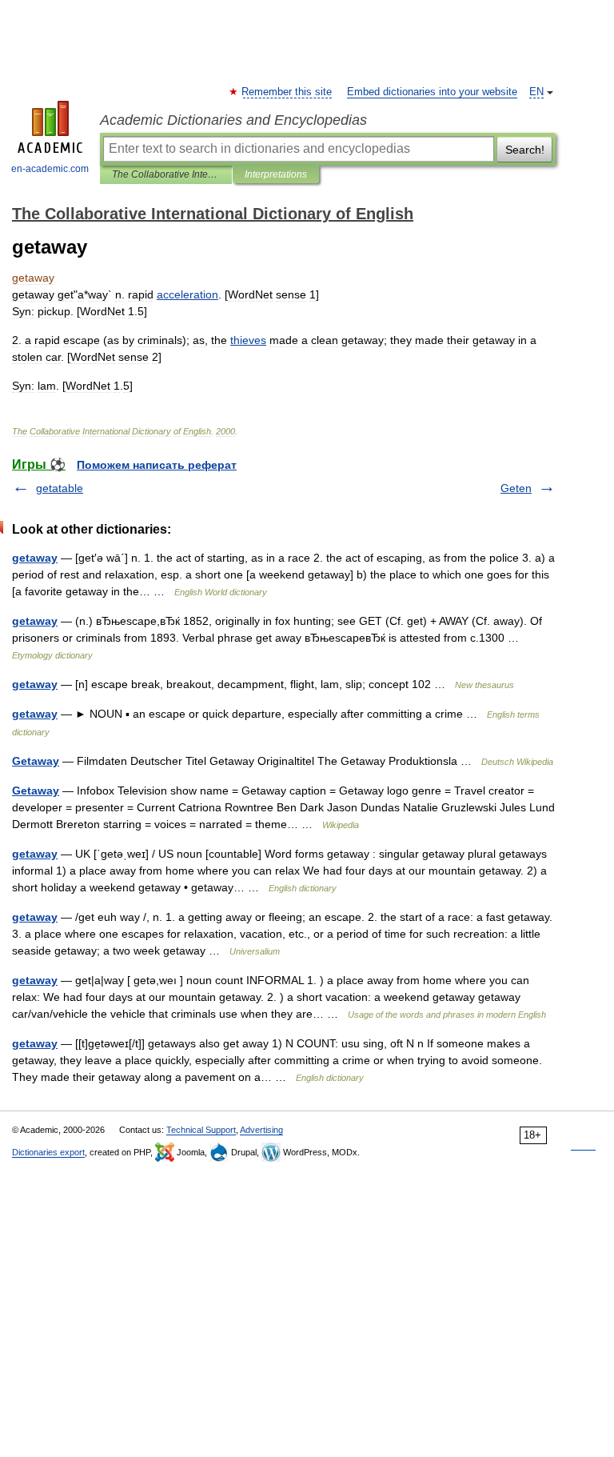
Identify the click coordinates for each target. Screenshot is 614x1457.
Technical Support (201, 1130)
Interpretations (276, 174)
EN (536, 92)
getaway (35, 557)
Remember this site (287, 92)
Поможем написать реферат (157, 464)
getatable (59, 488)
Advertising (261, 1130)
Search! (524, 149)
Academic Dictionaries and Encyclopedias (233, 120)
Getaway (35, 761)
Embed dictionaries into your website (432, 92)
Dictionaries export (48, 1152)
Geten (516, 488)
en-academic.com (50, 168)
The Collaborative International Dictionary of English (166, 174)
